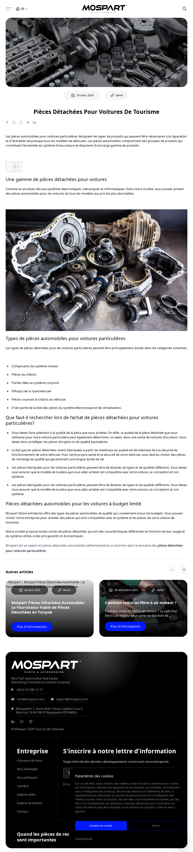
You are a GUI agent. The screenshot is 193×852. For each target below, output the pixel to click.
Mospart (21, 729)
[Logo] (104, 8)
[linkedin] (12, 721)
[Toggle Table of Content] (14, 166)
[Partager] (7, 122)
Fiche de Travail (83, 838)
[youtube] (21, 721)
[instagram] (30, 721)
